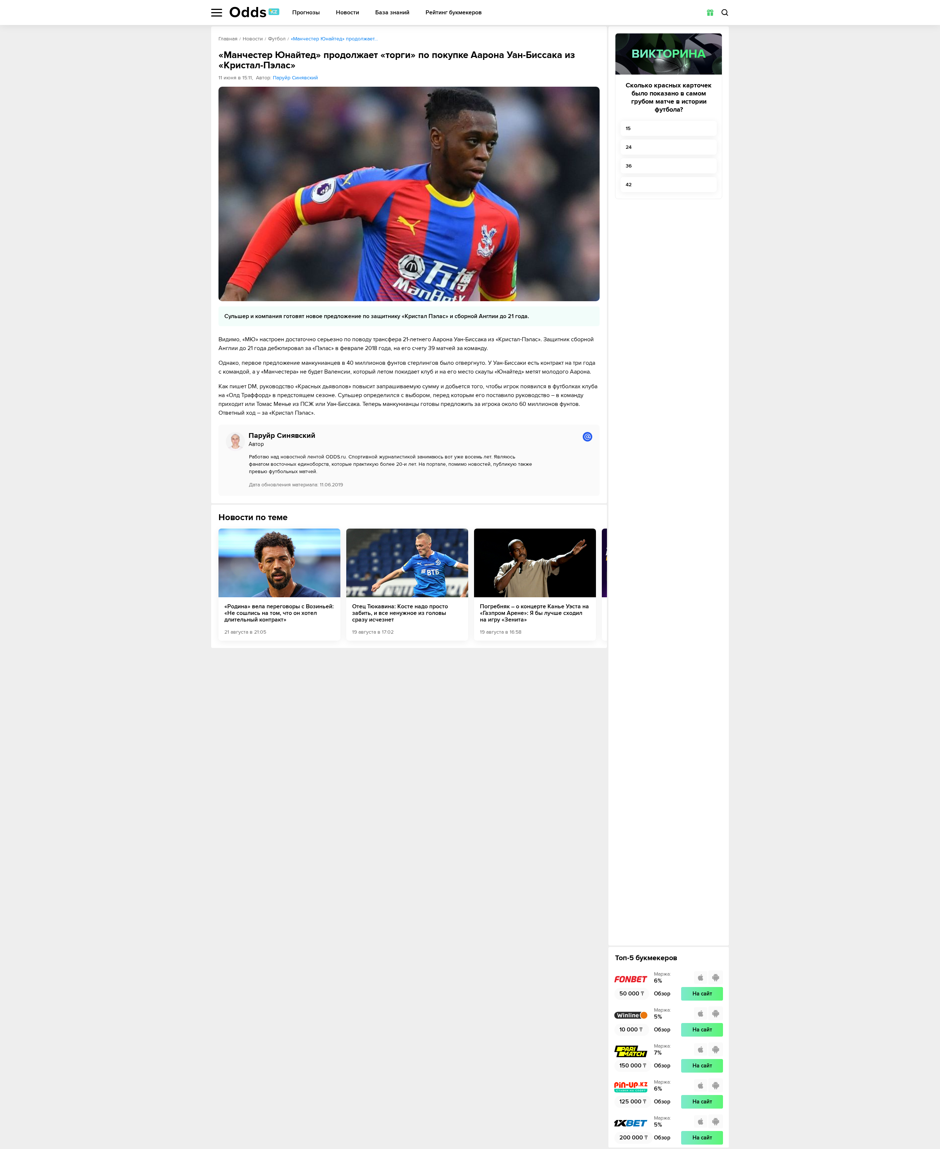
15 (628, 128)
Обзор (662, 993)
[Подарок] (710, 12)
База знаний (392, 12)
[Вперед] (596, 584)
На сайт (702, 993)
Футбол (277, 39)
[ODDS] (254, 12)
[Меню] (216, 13)
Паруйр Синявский (295, 78)
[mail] (587, 437)
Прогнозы (306, 12)
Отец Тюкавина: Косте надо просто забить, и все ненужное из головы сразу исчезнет (400, 613)
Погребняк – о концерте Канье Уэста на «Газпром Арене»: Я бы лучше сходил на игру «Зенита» (534, 613)
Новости (347, 12)
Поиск (725, 12)
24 (629, 147)
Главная (228, 39)
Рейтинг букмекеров (454, 12)
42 (629, 184)
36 (629, 166)
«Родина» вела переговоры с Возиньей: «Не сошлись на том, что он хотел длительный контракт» (279, 613)
